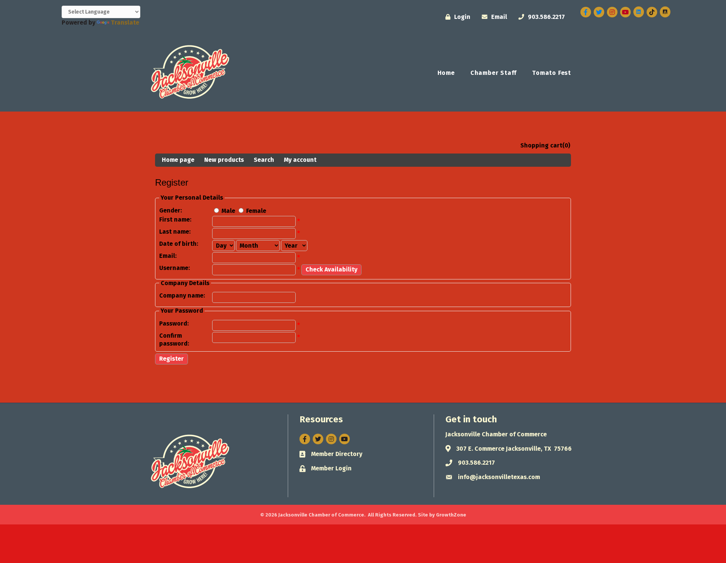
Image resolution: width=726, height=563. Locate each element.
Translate (125, 22)
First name (174, 219)
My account (300, 159)
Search (264, 159)
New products (224, 159)
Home (446, 72)
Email (167, 255)
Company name (181, 295)
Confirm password (173, 339)
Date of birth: (178, 243)
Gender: (170, 210)
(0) (566, 145)
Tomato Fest (551, 72)
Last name (174, 231)
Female (256, 210)
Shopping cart (541, 145)
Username (173, 267)
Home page (178, 159)
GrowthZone (451, 515)
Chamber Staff (493, 72)
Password (173, 323)
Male (228, 210)
